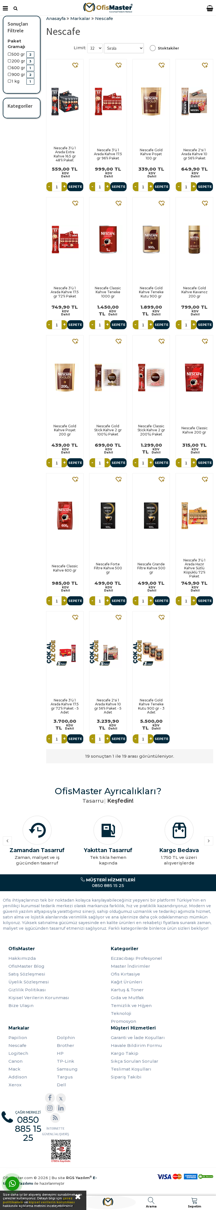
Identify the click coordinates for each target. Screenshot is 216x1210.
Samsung (67, 1069)
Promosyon (123, 1021)
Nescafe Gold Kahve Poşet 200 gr (64, 430)
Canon (15, 1061)
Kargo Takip (124, 1053)
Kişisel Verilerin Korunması (38, 997)
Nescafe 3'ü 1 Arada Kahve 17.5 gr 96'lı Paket (108, 154)
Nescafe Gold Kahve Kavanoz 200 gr (194, 292)
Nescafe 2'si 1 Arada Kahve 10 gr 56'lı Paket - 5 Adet (108, 706)
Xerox (14, 1084)
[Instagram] (50, 1108)
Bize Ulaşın (20, 1005)
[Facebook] (50, 1098)
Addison (17, 1077)
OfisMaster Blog (26, 966)
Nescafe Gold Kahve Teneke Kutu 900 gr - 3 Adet (151, 706)
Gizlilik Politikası (27, 989)
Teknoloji (121, 1013)
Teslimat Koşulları (131, 1069)
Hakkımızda (22, 958)
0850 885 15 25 (110, 882)
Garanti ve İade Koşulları (138, 1037)
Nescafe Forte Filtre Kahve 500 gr (108, 568)
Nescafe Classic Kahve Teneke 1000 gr (108, 292)
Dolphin (66, 1037)
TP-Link (65, 1061)
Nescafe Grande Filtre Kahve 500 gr (151, 568)
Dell (61, 1084)
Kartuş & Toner (127, 989)
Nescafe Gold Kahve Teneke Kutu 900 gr (151, 292)
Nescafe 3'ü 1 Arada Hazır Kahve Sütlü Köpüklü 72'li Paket (194, 568)
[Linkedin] (61, 1108)
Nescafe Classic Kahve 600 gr (65, 568)
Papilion (17, 1037)
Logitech (18, 1053)
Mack (14, 1069)
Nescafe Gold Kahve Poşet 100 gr (151, 154)
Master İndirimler (130, 966)
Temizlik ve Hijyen (131, 1005)
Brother (65, 1045)
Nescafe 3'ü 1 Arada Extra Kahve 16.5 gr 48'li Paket (65, 154)
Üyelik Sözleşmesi (28, 982)
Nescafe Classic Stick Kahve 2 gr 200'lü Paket (151, 430)
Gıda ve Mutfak (127, 997)
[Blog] (55, 1118)
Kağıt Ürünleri (126, 982)
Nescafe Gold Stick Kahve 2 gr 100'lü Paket (108, 430)
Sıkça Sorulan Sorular (134, 1061)
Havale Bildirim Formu (136, 1045)
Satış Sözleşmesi (26, 974)
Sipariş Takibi (126, 1077)
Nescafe (17, 1045)
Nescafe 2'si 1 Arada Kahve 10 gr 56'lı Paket (194, 154)
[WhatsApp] (12, 1184)
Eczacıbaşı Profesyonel (136, 958)
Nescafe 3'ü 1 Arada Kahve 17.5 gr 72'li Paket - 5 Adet (65, 706)
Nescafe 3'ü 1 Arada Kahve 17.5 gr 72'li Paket (65, 292)
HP (60, 1053)
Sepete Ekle (75, 188)
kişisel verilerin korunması (52, 1202)
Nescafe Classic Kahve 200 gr (194, 430)
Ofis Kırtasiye (125, 974)
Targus (65, 1077)
